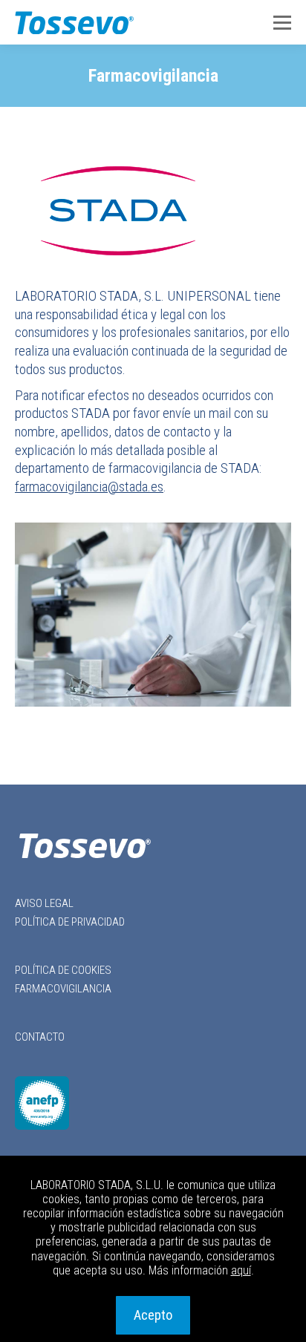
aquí (241, 1270)
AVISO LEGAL (44, 903)
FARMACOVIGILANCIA (63, 988)
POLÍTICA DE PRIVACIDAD (70, 922)
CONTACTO (40, 1037)
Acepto (153, 1315)
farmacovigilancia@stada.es (89, 486)
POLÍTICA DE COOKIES (63, 970)
